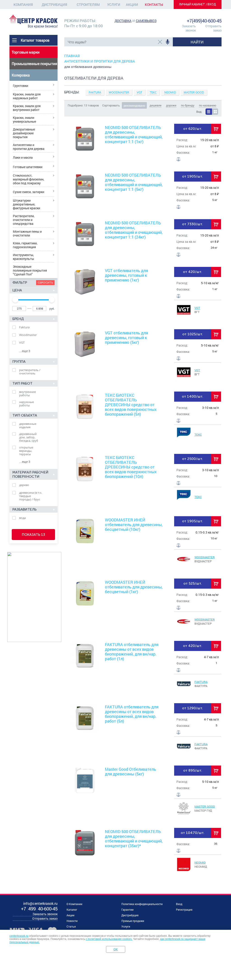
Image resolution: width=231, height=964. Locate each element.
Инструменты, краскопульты (23, 257)
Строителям (88, 4)
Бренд (18, 319)
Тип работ (22, 383)
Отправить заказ (213, 28)
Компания (23, 4)
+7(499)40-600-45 (204, 21)
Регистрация (184, 909)
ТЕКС (198, 434)
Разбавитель (24, 509)
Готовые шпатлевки (27, 167)
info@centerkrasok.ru (206, 16)
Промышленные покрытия (34, 63)
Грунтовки (20, 85)
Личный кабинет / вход (197, 4)
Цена (17, 290)
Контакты (154, 4)
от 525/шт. (192, 583)
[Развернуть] (143, 95)
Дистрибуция (54, 4)
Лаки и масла (23, 157)
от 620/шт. (192, 128)
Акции (132, 4)
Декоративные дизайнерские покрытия (24, 133)
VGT (197, 308)
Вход (179, 904)
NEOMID (200, 862)
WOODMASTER (204, 557)
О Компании (74, 904)
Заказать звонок (189, 28)
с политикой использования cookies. (109, 939)
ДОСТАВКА (123, 20)
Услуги (113, 4)
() (39, 908)
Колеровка (21, 75)
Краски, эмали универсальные (24, 119)
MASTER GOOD (204, 806)
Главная (72, 56)
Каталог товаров (35, 40)
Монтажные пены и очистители (27, 233)
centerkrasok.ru (18, 935)
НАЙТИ (197, 42)
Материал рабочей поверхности (30, 474)
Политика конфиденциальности (142, 904)
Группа (18, 361)
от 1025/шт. (192, 334)
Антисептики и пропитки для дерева (28, 147)
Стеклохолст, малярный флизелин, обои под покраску (28, 179)
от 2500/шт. (192, 459)
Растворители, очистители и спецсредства (24, 220)
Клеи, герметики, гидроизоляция (25, 245)
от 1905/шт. (192, 176)
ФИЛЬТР (19, 282)
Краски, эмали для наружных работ (27, 96)
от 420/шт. (192, 272)
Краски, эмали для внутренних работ (27, 108)
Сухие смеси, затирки (28, 192)
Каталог (72, 909)
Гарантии (127, 909)
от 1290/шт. (192, 708)
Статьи (71, 926)
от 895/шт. (192, 770)
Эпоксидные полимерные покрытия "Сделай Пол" (30, 270)
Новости (72, 921)
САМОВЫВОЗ (146, 20)
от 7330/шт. (192, 224)
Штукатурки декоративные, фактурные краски (26, 204)
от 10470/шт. (192, 833)
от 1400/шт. (192, 396)
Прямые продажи (132, 921)
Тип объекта (24, 415)
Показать (33, 534)
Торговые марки (25, 52)
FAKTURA (201, 682)
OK (115, 949)
